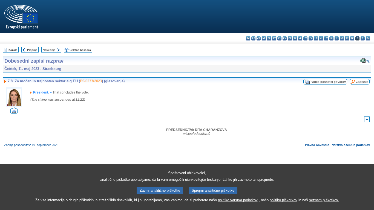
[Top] (367, 120)
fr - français (290, 38)
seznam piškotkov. (324, 200)
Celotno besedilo (80, 49)
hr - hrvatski (300, 38)
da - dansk (264, 38)
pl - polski (337, 38)
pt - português (342, 38)
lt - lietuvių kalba (316, 38)
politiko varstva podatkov (238, 200)
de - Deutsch (269, 38)
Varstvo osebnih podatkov (351, 145)
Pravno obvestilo (317, 145)
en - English (285, 38)
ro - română (347, 38)
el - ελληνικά (279, 38)
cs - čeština (259, 38)
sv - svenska (368, 38)
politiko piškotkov (283, 200)
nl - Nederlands (331, 38)
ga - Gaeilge (295, 38)
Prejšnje (32, 49)
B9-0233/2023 (91, 81)
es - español (253, 38)
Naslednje (49, 49)
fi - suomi (363, 38)
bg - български (248, 38)
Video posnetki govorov (328, 81)
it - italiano (305, 38)
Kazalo (12, 49)
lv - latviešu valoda (311, 38)
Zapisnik (362, 81)
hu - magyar (321, 38)
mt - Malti (326, 38)
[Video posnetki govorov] (14, 112)
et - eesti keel (274, 38)
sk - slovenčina (352, 38)
